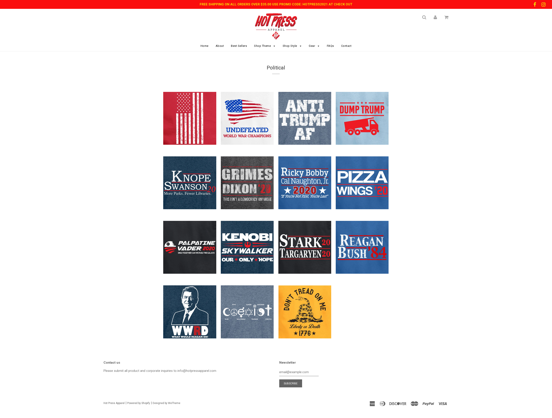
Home (205, 45)
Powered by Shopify (138, 403)
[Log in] (435, 17)
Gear (312, 45)
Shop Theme (263, 45)
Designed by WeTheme (166, 403)
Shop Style (290, 45)
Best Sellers (239, 45)
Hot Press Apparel (114, 403)
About (220, 45)
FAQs (330, 45)
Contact (346, 45)
